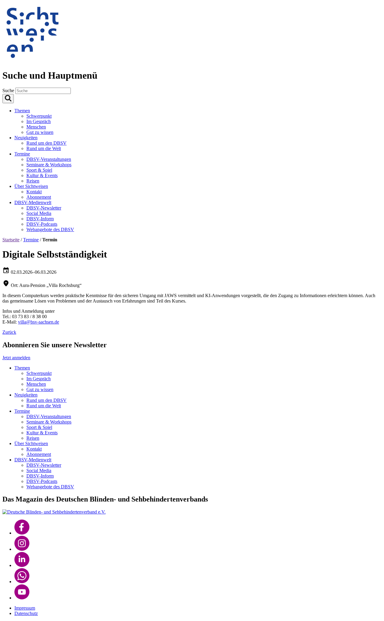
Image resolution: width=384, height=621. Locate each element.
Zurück (9, 332)
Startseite (11, 239)
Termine (31, 239)
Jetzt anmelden (16, 357)
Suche (8, 90)
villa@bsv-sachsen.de (38, 321)
